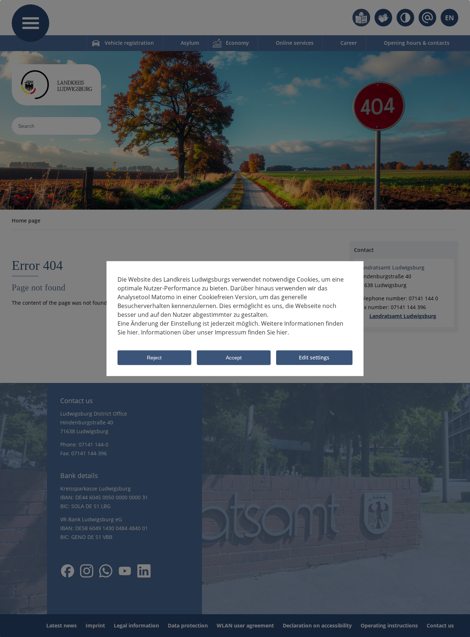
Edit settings (314, 357)
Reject (154, 358)
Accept (234, 358)
